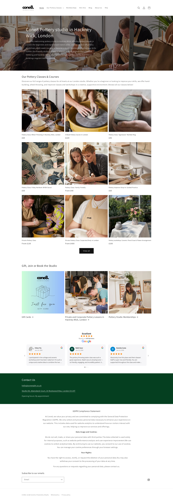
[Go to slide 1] (84, 367)
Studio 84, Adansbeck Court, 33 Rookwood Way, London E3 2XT (48, 391)
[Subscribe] (61, 479)
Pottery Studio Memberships (122, 317)
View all (86, 251)
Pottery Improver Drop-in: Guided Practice (123, 187)
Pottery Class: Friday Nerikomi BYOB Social (37, 187)
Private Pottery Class (29, 240)
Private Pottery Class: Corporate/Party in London (82, 240)
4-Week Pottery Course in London (76, 135)
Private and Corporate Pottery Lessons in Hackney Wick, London (84, 318)
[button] (55, 7)
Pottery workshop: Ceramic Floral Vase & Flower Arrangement (130, 240)
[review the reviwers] (62, 348)
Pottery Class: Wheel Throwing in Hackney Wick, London (41, 135)
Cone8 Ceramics (31, 495)
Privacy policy (66, 495)
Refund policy (55, 495)
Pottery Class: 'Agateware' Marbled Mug (122, 135)
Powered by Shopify (43, 495)
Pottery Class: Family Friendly (75, 187)
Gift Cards (26, 317)
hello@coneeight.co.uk (32, 385)
